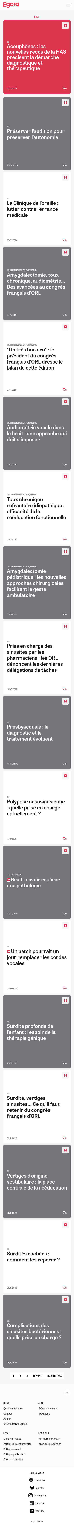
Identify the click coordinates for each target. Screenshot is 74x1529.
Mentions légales (12, 1438)
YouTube (39, 1511)
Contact (7, 1413)
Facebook (40, 1480)
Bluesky (40, 1487)
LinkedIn (40, 1503)
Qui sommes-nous (13, 1408)
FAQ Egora (44, 1413)
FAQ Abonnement (47, 1408)
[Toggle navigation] (69, 5)
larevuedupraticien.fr (49, 1443)
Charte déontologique (15, 1424)
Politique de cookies (13, 1449)
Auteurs (7, 1418)
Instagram (40, 1495)
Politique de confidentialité (17, 1443)
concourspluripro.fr (48, 1438)
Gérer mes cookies (13, 1459)
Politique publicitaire (14, 1454)
